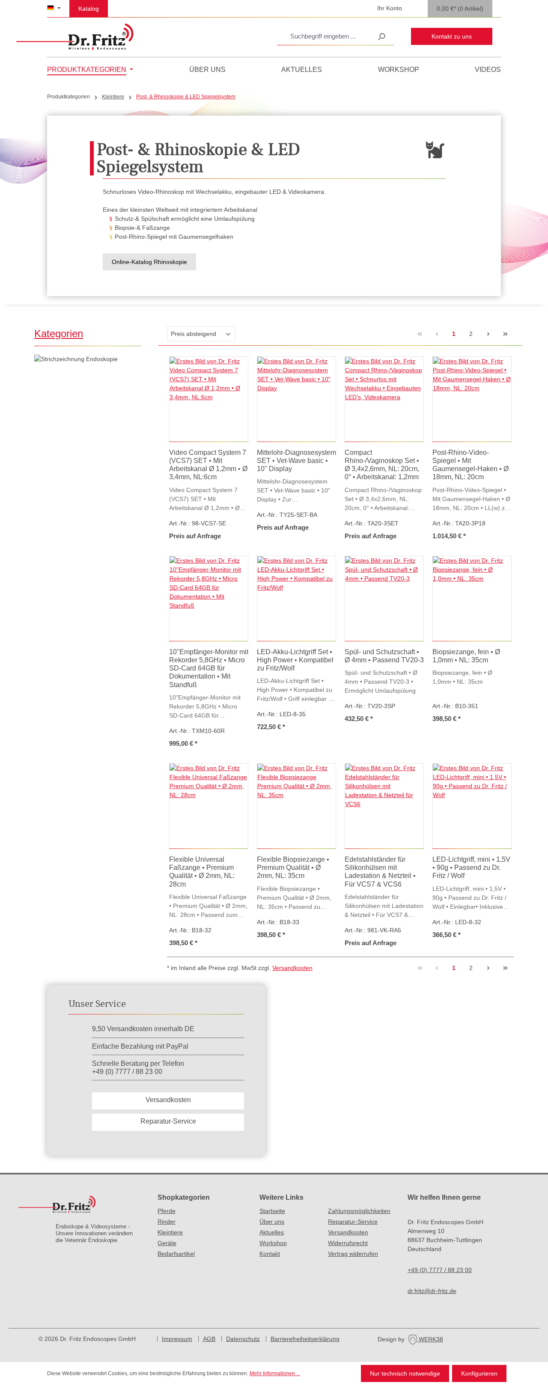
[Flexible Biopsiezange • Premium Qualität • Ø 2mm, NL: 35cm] (296, 805)
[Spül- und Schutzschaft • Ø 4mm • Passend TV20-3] (384, 598)
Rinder (167, 1221)
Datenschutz (243, 1339)
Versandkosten (292, 967)
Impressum (177, 1339)
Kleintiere (170, 1232)
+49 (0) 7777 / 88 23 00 (440, 1269)
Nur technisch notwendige (405, 1373)
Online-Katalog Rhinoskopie (149, 261)
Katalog (88, 8)
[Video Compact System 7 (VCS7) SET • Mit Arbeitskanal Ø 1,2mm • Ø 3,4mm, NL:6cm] (208, 399)
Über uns (271, 1221)
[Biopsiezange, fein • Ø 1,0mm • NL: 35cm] (472, 598)
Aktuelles (271, 1232)
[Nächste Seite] (488, 334)
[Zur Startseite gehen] (75, 37)
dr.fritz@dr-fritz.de (432, 1290)
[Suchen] (381, 36)
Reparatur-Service (168, 1121)
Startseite (272, 1210)
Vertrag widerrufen (353, 1253)
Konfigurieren (479, 1373)
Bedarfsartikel (176, 1253)
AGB (209, 1339)
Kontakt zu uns (452, 36)
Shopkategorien (184, 1197)
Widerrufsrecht (348, 1243)
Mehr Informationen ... (275, 1373)
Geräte (167, 1243)
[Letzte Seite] (505, 334)
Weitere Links (281, 1197)
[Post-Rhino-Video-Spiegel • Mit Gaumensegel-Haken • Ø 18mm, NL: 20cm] (472, 399)
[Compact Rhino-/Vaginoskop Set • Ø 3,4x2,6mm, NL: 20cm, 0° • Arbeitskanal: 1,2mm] (384, 399)
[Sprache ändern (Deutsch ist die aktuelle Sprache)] (54, 8)
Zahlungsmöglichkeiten (359, 1210)
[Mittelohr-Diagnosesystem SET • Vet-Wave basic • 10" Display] (296, 399)
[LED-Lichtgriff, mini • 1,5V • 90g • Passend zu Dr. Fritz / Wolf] (472, 805)
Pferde (167, 1210)
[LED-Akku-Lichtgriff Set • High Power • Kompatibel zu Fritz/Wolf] (296, 598)
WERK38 (430, 1339)
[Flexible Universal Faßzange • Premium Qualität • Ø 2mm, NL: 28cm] (208, 805)
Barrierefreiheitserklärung (305, 1339)
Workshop (273, 1243)
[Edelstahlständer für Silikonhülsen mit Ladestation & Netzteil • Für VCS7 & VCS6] (384, 805)
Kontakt (269, 1253)
